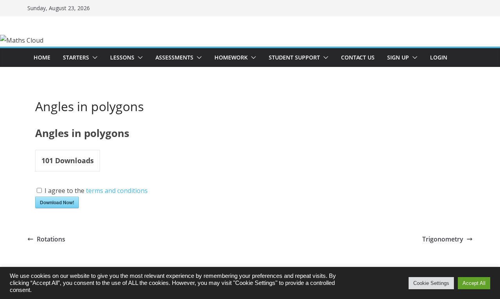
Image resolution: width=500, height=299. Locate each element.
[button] (93, 57)
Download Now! (57, 202)
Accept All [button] (474, 283)
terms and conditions (117, 190)
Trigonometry (442, 239)
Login (438, 57)
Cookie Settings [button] (431, 283)
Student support (294, 57)
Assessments (174, 57)
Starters (76, 57)
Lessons (122, 57)
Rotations (51, 239)
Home (42, 57)
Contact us (358, 57)
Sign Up (398, 57)
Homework (231, 57)
